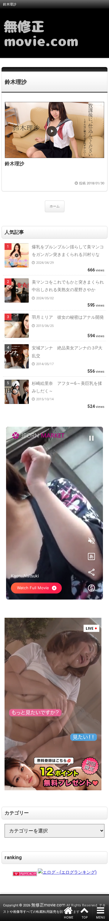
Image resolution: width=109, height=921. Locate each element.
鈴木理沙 (16, 82)
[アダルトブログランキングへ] (25, 872)
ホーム (55, 206)
